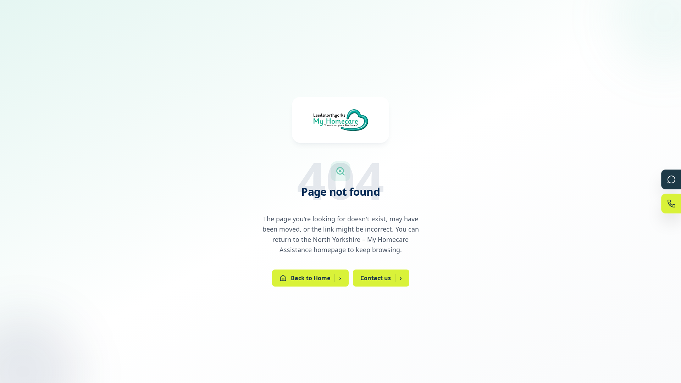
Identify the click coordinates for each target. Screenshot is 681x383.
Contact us (381, 278)
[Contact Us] (671, 203)
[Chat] (671, 179)
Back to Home (316, 278)
